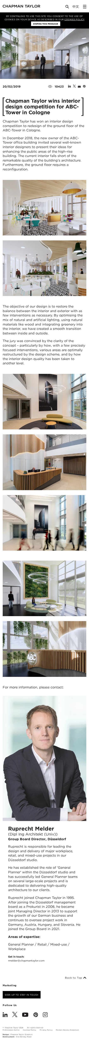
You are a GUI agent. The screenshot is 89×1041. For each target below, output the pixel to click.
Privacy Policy (46, 1030)
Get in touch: (26, 958)
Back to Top (74, 977)
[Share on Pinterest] (84, 86)
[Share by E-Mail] (79, 86)
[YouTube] (25, 1015)
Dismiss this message (45, 24)
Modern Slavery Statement (67, 1030)
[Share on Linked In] (69, 86)
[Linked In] (5, 1015)
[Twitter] (14, 1015)
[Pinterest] (35, 1015)
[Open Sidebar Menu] (84, 6)
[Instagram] (45, 1015)
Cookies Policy (74, 19)
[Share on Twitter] (74, 86)
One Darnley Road (24, 1037)
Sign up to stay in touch (21, 994)
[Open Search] (67, 7)
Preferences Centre (11, 1030)
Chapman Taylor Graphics (21, 1034)
